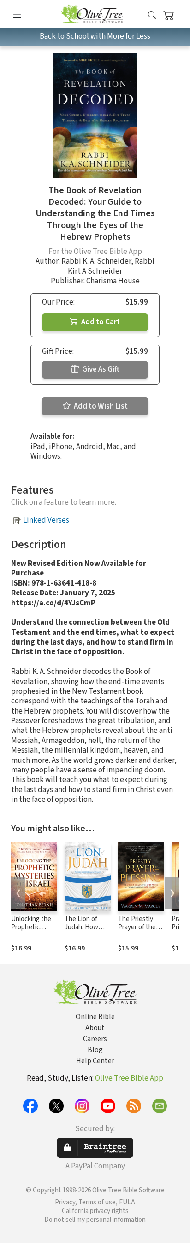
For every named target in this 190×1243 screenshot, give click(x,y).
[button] (152, 15)
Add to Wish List (100, 406)
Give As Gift (100, 369)
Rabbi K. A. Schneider (96, 261)
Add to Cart (100, 322)
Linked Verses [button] (46, 520)
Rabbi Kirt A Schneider (111, 266)
